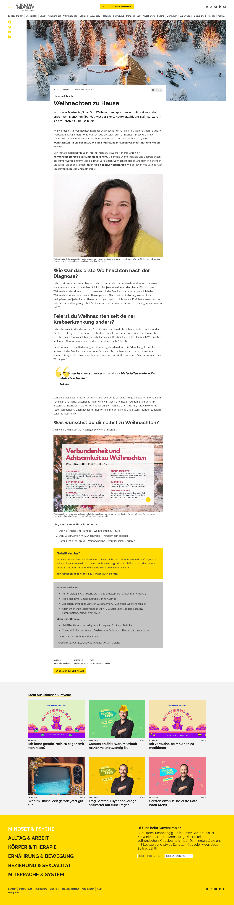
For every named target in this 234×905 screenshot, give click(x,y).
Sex (139, 15)
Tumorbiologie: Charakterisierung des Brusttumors (91, 593)
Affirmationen (70, 15)
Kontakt (12, 888)
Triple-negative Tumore (75, 598)
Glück (43, 15)
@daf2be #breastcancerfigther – (80, 625)
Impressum (41, 888)
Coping (160, 15)
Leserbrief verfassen (71, 670)
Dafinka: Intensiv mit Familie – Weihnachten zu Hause (89, 530)
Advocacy (95, 15)
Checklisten (31, 15)
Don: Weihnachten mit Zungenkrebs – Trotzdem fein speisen (93, 535)
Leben (107, 663)
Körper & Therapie (32, 847)
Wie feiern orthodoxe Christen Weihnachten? (87, 603)
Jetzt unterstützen (176, 856)
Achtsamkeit (54, 15)
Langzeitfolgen (15, 15)
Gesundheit (200, 15)
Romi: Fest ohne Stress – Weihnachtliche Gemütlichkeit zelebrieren (97, 541)
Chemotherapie (129, 156)
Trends (211, 15)
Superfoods (186, 15)
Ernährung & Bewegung (41, 856)
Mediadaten (88, 888)
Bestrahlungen (152, 156)
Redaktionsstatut (70, 888)
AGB (99, 888)
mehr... (221, 15)
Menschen (172, 15)
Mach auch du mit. (106, 573)
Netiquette (13, 892)
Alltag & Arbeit (28, 838)
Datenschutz (25, 888)
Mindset (130, 15)
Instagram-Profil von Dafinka (115, 625)
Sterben (84, 15)
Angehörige (149, 15)
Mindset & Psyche (81, 663)
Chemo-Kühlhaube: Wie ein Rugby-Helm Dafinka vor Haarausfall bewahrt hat (106, 630)
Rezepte (107, 15)
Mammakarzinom (96, 156)
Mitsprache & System (36, 874)
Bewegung (118, 15)
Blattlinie (54, 888)
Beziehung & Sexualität (39, 865)
